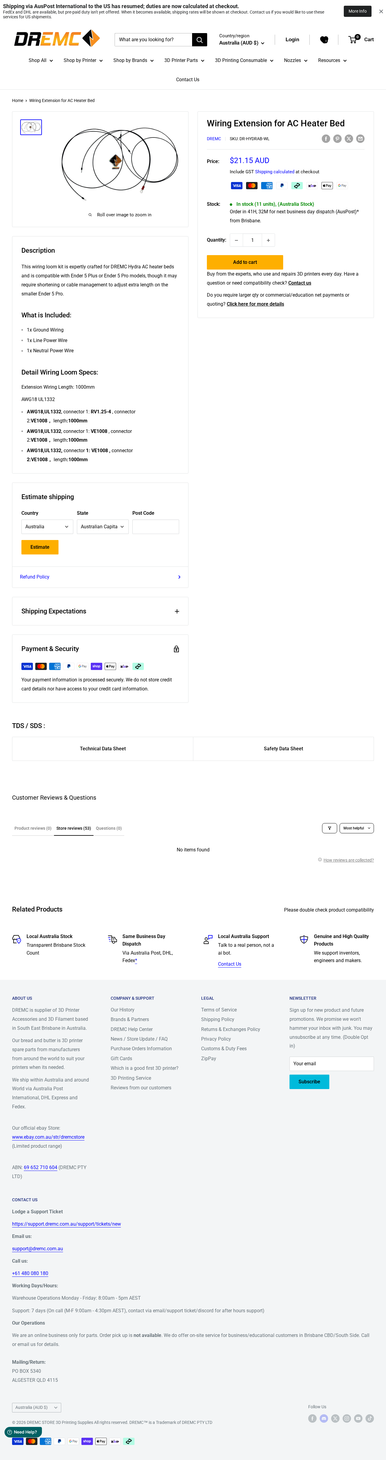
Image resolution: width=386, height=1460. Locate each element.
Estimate (39, 547)
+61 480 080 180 (30, 1273)
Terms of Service (219, 1010)
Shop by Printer (80, 60)
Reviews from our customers (141, 1088)
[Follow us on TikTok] (369, 1418)
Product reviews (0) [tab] (33, 828)
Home (17, 100)
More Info (358, 11)
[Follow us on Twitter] (335, 1418)
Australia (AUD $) (31, 1407)
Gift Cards (121, 1058)
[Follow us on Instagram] (347, 1418)
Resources (329, 60)
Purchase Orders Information (141, 1048)
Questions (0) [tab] (109, 828)
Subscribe (309, 1082)
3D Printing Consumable (241, 60)
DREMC (214, 139)
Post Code (143, 513)
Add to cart (245, 262)
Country (29, 513)
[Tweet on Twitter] (349, 138)
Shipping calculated (274, 172)
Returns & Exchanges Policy (230, 1029)
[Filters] (329, 828)
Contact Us (187, 79)
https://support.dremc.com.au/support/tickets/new (66, 1224)
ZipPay (208, 1058)
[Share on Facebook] (326, 138)
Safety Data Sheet (283, 749)
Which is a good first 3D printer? (145, 1068)
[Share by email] (360, 138)
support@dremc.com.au (37, 1249)
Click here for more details (255, 304)
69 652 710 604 (40, 1167)
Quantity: (216, 240)
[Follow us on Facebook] (312, 1418)
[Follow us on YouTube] (358, 1418)
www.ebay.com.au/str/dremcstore (48, 1137)
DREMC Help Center (132, 1029)
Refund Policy (34, 577)
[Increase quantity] (268, 240)
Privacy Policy (216, 1039)
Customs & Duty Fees (224, 1048)
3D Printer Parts (181, 60)
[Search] (199, 39)
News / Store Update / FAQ (139, 1039)
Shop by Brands (130, 60)
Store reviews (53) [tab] (73, 828)
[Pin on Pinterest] (337, 138)
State (82, 513)
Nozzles (292, 60)
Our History (122, 1010)
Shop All (37, 60)
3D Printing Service (131, 1078)
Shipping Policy (217, 1019)
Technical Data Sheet (103, 749)
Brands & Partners (130, 1019)
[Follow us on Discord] (324, 1418)
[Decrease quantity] (236, 240)
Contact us (299, 283)
